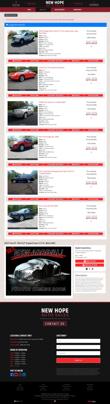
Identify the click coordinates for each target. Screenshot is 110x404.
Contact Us (78, 360)
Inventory (43, 9)
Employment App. (43, 386)
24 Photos (23, 159)
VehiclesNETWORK (54, 396)
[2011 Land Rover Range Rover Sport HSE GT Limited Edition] (23, 181)
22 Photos (22, 53)
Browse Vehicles (31, 3)
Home (29, 9)
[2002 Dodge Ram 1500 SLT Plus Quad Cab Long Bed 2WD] (23, 41)
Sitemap (90, 386)
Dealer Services (60, 9)
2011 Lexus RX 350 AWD (48, 206)
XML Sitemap (90, 388)
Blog (43, 384)
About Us (20, 386)
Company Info (77, 9)
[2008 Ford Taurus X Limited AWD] (23, 112)
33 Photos (22, 90)
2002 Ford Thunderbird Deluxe (51, 67)
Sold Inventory (90, 384)
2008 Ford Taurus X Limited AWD (52, 102)
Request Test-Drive (66, 386)
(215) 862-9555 (23, 342)
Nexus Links (90, 390)
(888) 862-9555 (25, 345)
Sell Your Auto (43, 390)
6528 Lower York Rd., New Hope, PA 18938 (31, 339)
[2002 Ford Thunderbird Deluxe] (23, 78)
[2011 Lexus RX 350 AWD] (23, 216)
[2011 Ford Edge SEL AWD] (23, 147)
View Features (94, 61)
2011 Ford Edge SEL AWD (49, 136)
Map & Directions (78, 3)
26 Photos (23, 228)
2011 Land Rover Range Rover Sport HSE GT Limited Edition (56, 172)
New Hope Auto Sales (63, 394)
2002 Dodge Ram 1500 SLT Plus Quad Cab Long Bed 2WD (58, 32)
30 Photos (22, 124)
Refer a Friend (20, 390)
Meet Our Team (20, 388)
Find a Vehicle (66, 384)
